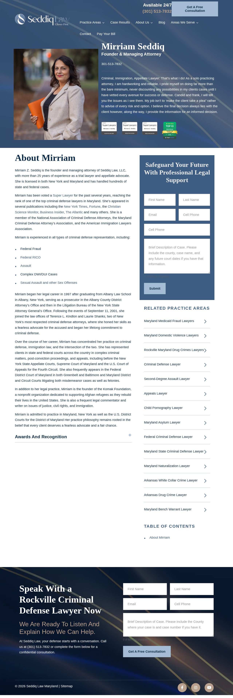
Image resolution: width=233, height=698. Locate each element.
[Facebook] (182, 687)
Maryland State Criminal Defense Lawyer (174, 451)
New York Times (75, 206)
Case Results (120, 22)
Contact (85, 34)
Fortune (94, 206)
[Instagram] (195, 687)
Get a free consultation (195, 9)
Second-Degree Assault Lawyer (167, 379)
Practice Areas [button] (90, 22)
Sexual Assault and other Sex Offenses (48, 283)
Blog (162, 22)
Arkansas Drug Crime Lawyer (165, 495)
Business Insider (52, 212)
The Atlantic (74, 212)
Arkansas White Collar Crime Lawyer (171, 480)
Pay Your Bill (106, 34)
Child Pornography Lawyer (163, 408)
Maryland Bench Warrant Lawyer (167, 509)
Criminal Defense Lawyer (162, 364)
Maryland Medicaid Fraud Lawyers (169, 321)
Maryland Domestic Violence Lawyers (171, 335)
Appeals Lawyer (155, 393)
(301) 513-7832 (157, 11)
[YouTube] (209, 687)
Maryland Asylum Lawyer (162, 422)
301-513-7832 (111, 64)
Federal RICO (30, 257)
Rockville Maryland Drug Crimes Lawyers (174, 350)
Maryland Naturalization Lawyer (167, 466)
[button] (104, 22)
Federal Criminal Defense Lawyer (168, 437)
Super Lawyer (63, 195)
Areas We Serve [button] (183, 22)
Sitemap (67, 686)
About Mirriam (159, 537)
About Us (142, 22)
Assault (25, 266)
